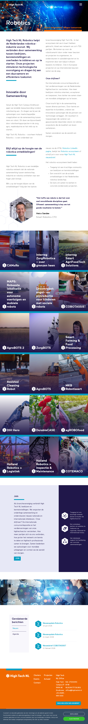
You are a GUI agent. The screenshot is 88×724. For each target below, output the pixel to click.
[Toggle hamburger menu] (80, 4)
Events (36, 679)
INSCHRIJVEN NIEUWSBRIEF (68, 703)
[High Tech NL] (14, 4)
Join (17, 558)
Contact (37, 683)
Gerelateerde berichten (19, 620)
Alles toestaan (74, 718)
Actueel (47, 679)
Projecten (48, 675)
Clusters (37, 675)
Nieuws (15, 628)
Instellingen (74, 714)
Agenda (16, 634)
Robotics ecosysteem (70, 151)
